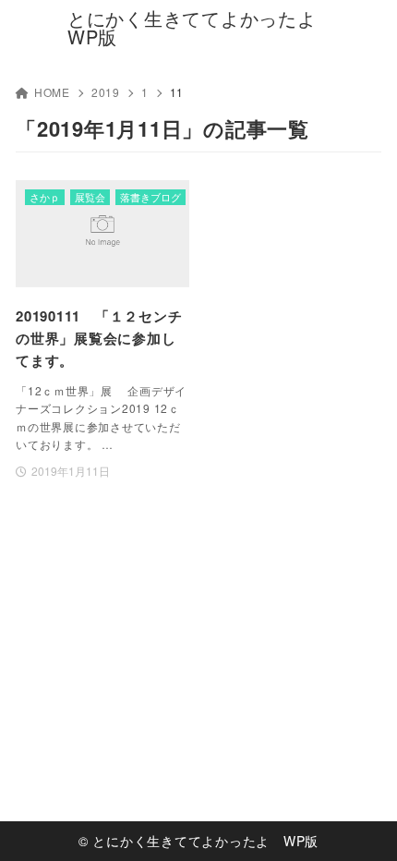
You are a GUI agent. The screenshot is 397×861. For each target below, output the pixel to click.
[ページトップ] (360, 824)
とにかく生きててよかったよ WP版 (198, 27)
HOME (52, 92)
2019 (105, 92)
